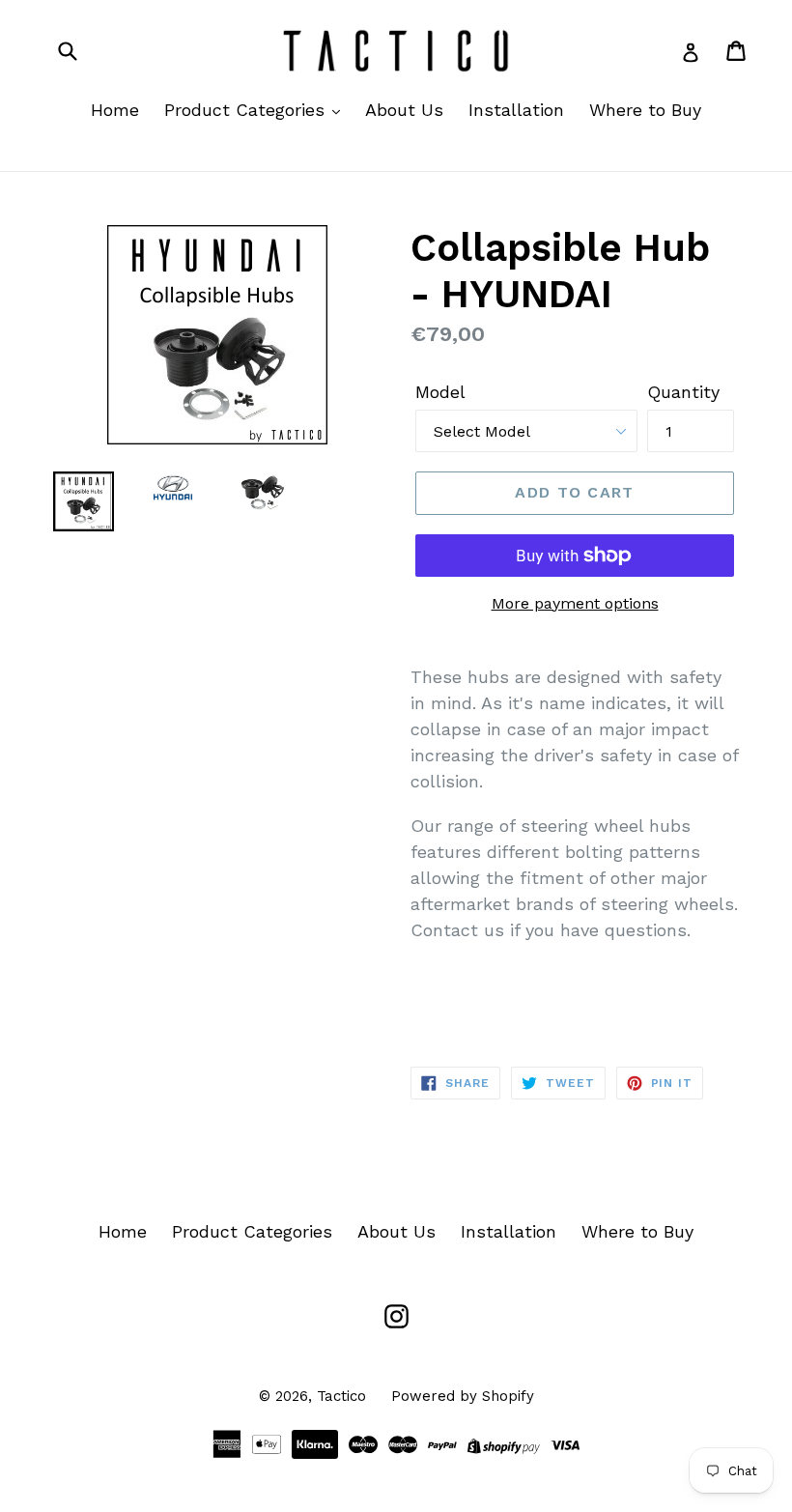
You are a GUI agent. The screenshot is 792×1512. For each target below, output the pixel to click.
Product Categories (247, 110)
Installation (516, 110)
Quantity (683, 392)
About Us (404, 110)
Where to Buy (645, 110)
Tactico (341, 1396)
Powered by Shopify (462, 1396)
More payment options (575, 603)
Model (440, 392)
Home (115, 110)
